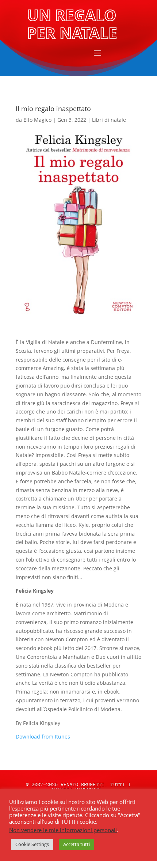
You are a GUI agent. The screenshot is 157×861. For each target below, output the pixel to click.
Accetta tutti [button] (76, 844)
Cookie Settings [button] (32, 844)
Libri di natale (109, 119)
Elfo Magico (37, 119)
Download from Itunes (43, 736)
